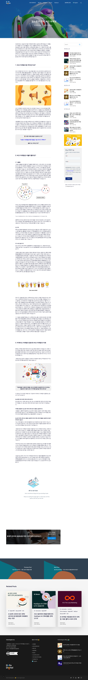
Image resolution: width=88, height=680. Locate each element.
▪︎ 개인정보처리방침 (36, 657)
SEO (23, 610)
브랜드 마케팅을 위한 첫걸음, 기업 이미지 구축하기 (33, 139)
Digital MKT (45, 17)
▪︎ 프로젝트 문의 (35, 655)
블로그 (51, 17)
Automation (38, 610)
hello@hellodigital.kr (14, 648)
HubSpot (67, 186)
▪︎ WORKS (34, 650)
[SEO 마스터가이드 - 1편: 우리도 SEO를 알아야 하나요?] (66, 568)
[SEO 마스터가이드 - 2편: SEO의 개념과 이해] (22, 568)
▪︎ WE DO (34, 648)
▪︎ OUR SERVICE (35, 646)
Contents (37, 17)
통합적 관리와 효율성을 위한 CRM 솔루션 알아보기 (24, 536)
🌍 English (34, 661)
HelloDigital (38, 25)
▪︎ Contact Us (35, 659)
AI (8, 610)
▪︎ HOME (34, 644)
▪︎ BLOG (33, 652)
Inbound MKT (19, 610)
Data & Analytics (63, 611)
